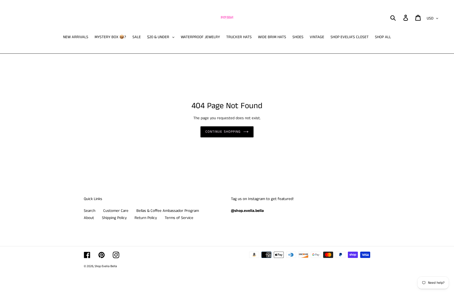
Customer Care (115, 210)
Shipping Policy (114, 218)
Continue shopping (223, 131)
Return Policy (146, 218)
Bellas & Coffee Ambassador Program (167, 210)
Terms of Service (179, 218)
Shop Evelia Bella (106, 266)
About (89, 218)
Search (89, 210)
